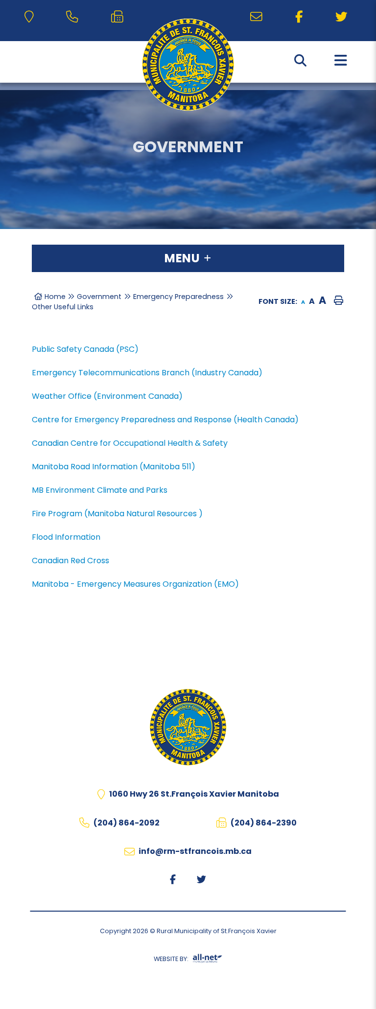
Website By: (171, 959)
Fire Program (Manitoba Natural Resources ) (117, 513)
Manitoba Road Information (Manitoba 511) (113, 466)
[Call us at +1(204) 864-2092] (74, 17)
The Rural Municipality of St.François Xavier (188, 65)
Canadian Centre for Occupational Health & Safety (130, 443)
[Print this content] (340, 301)
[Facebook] (300, 17)
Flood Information (66, 537)
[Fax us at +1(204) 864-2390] (119, 17)
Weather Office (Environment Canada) (107, 396)
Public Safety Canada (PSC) (85, 349)
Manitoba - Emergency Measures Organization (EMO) (135, 584)
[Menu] (340, 60)
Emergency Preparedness (178, 296)
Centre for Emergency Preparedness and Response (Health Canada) (165, 419)
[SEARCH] (300, 60)
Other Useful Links (63, 307)
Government (99, 296)
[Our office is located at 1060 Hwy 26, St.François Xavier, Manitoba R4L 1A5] (30, 17)
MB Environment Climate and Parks (99, 490)
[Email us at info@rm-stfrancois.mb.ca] (258, 17)
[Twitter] (343, 17)
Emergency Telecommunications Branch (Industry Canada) (147, 372)
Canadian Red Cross (70, 560)
